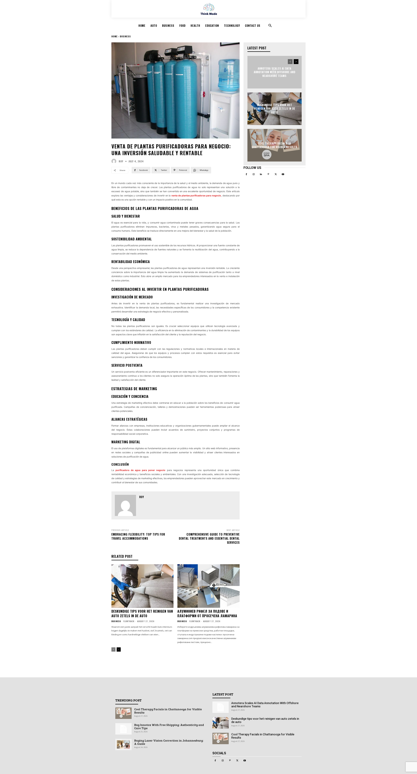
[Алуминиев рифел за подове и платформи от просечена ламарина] (208, 586)
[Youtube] (283, 174)
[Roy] (114, 161)
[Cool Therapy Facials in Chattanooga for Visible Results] (123, 713)
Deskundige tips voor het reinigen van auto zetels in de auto (142, 613)
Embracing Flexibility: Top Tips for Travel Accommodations (138, 536)
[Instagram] (254, 174)
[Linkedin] (261, 174)
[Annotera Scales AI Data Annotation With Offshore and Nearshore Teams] (220, 707)
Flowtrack (128, 621)
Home (114, 36)
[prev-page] (113, 649)
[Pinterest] (268, 174)
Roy (121, 161)
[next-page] (119, 649)
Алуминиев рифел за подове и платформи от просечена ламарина (207, 613)
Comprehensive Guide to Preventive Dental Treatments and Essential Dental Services (209, 538)
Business (125, 36)
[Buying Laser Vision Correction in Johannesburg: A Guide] (123, 744)
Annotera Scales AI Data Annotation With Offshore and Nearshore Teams (274, 72)
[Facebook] (246, 174)
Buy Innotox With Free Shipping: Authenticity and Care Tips (169, 726)
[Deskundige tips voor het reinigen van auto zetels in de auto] (142, 586)
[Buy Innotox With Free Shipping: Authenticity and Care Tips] (123, 729)
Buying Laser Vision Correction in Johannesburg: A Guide (168, 742)
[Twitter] (276, 174)
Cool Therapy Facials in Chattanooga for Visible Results (274, 145)
